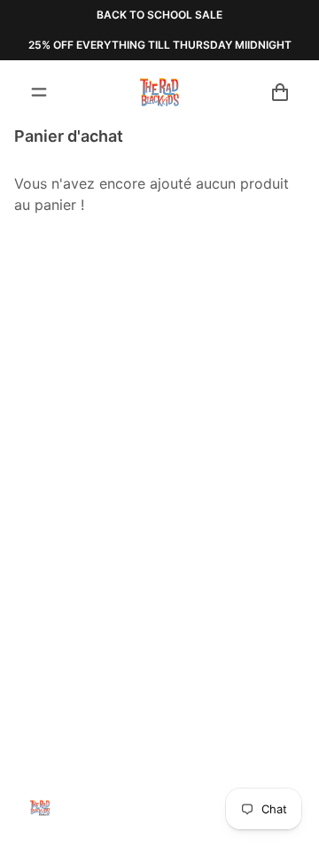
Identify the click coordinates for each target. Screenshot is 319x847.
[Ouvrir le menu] (39, 92)
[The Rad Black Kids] (159, 92)
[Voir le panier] (280, 92)
